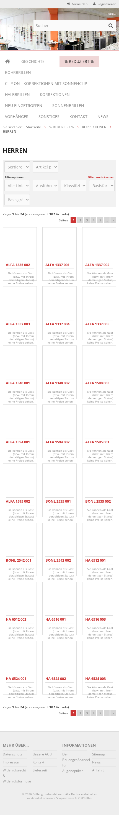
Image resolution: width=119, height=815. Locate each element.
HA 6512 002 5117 (16, 621)
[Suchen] (110, 25)
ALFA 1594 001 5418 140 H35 (18, 444)
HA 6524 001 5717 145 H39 (17, 681)
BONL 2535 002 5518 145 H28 (98, 503)
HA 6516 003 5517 (95, 621)
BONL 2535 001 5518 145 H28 (58, 503)
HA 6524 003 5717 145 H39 (96, 681)
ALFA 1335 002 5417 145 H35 (18, 267)
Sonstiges (49, 116)
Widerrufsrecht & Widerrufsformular (15, 776)
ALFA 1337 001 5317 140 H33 (57, 267)
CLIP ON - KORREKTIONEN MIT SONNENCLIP (46, 83)
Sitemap (98, 754)
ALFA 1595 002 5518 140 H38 (18, 503)
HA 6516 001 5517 (55, 621)
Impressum (11, 762)
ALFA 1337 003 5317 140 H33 (18, 326)
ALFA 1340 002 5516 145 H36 (57, 385)
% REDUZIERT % (79, 61)
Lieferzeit (40, 770)
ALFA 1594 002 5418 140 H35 (57, 444)
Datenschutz (12, 754)
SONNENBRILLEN (68, 105)
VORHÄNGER (17, 116)
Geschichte (33, 61)
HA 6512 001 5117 (95, 562)
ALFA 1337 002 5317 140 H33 (97, 267)
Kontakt (78, 116)
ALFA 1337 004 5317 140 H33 (57, 326)
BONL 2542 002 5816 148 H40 (58, 562)
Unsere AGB (42, 754)
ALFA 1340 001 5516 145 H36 (18, 385)
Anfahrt (98, 770)
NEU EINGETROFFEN (23, 105)
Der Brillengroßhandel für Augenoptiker (74, 762)
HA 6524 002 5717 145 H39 (56, 681)
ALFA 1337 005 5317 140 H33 (97, 326)
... (106, 220)
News (102, 116)
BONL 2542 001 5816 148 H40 (18, 562)
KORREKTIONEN (55, 94)
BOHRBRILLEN (18, 72)
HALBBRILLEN (17, 94)
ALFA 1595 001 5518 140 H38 (97, 444)
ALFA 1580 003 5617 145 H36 (97, 385)
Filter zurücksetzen (101, 177)
